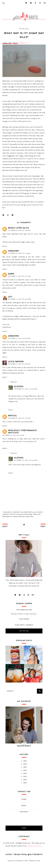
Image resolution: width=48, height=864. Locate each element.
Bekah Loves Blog (18, 228)
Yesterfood (6, 327)
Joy (10, 297)
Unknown (13, 251)
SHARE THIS (7, 43)
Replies (14, 382)
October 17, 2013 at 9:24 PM (19, 364)
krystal (12, 416)
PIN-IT (15, 43)
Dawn (11, 274)
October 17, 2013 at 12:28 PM (19, 299)
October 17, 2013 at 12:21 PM (19, 276)
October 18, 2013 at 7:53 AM (19, 418)
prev (43, 526)
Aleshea (19, 387)
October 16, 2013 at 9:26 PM (19, 230)
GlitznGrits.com (21, 861)
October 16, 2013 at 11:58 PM (19, 253)
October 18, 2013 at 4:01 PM (13, 435)
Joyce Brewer (16, 362)
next (5, 526)
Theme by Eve (34, 861)
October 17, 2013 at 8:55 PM (19, 338)
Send (24, 828)
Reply (4, 246)
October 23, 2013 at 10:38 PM (25, 460)
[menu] (3, 3)
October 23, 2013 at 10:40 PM (25, 389)
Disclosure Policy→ (35, 846)
